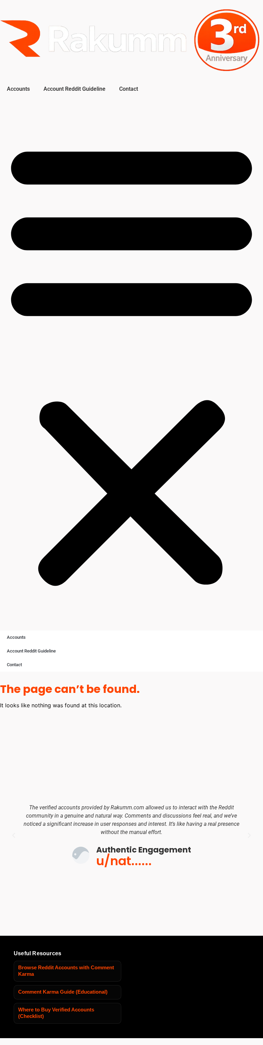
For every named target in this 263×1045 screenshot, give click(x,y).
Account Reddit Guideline (74, 89)
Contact (128, 89)
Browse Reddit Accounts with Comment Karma (66, 971)
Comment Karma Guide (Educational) (63, 992)
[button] (131, 362)
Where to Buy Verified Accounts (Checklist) (56, 1013)
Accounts (18, 89)
